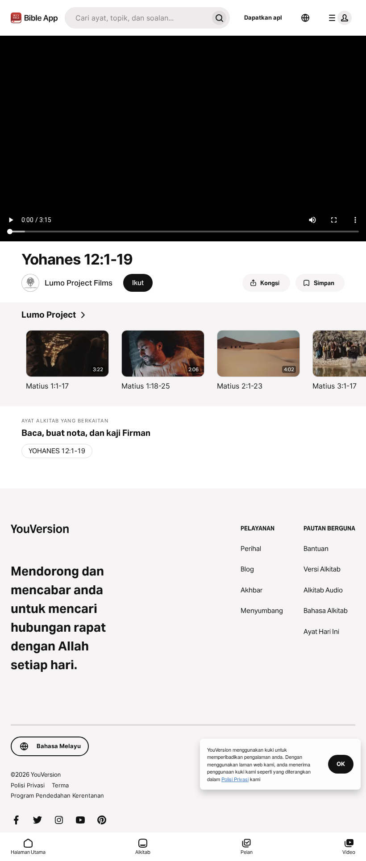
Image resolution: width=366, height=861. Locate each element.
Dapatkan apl (263, 17)
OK (341, 763)
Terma (60, 785)
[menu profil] (338, 18)
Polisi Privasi (28, 785)
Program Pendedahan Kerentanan (57, 795)
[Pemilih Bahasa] (305, 18)
